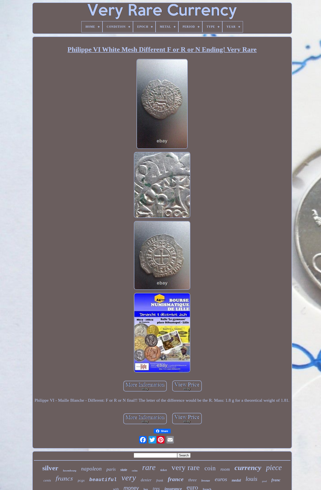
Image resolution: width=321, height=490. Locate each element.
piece (274, 467)
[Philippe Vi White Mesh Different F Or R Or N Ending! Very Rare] (162, 104)
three (192, 480)
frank (159, 480)
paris (111, 469)
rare (149, 467)
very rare (186, 467)
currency (248, 467)
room (225, 469)
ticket (163, 470)
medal (236, 480)
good (264, 481)
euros (221, 479)
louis (251, 478)
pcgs (81, 480)
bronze (205, 480)
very (128, 477)
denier (146, 480)
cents (47, 480)
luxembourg (69, 470)
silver (50, 468)
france (176, 479)
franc (276, 480)
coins (134, 470)
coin (210, 468)
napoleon (91, 469)
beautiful (103, 479)
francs (64, 477)
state (123, 470)
